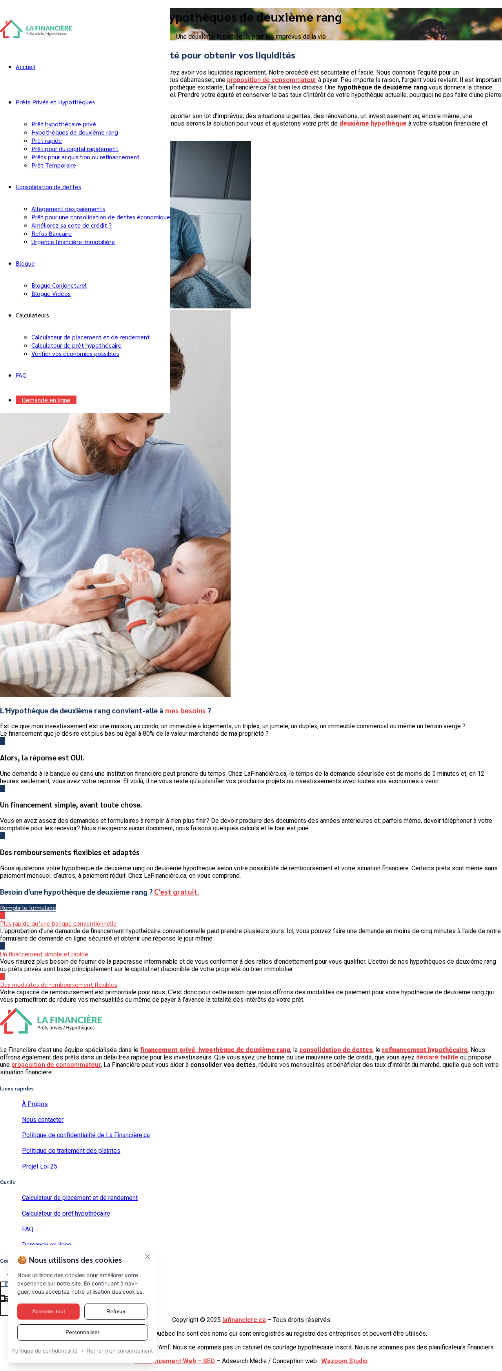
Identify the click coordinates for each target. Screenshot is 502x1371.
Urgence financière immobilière (73, 241)
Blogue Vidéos (51, 293)
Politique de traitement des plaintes (71, 1150)
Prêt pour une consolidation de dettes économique (100, 217)
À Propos (35, 1104)
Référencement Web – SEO (175, 1361)
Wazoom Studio (344, 1361)
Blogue (25, 263)
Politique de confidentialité (45, 1350)
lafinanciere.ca (244, 1320)
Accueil (25, 66)
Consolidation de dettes (48, 186)
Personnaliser (82, 1332)
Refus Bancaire (51, 233)
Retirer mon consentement (120, 1350)
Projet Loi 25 (39, 1166)
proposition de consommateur (271, 80)
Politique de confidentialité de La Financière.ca (86, 1135)
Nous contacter (43, 1119)
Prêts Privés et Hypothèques (55, 102)
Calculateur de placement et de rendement (90, 337)
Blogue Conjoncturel (59, 285)
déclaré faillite (437, 1057)
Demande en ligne (46, 400)
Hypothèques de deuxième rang (74, 132)
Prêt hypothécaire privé (63, 124)
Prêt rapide (46, 140)
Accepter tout (48, 1311)
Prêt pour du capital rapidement (74, 148)
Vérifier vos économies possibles (75, 353)
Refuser (116, 1311)
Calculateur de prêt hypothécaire (76, 345)
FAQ (21, 375)
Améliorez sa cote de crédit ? (71, 225)
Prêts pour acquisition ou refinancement (85, 157)
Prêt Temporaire (53, 165)
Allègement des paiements (68, 208)
